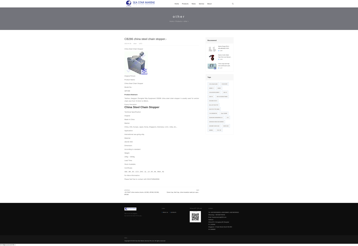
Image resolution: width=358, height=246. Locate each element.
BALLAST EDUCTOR (213, 105)
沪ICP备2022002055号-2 (7, 245)
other (185, 21)
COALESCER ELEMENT (214, 92)
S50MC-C (211, 88)
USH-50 (211, 96)
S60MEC (211, 130)
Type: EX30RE (224, 113)
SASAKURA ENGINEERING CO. (216, 117)
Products (185, 4)
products (173, 212)
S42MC (219, 88)
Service (201, 4)
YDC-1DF (219, 130)
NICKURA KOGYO (213, 100)
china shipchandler (213, 84)
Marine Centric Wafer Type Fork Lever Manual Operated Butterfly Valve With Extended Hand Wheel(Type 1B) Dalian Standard (224, 56)
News (194, 4)
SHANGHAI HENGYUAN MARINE (216, 121)
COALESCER (224, 84)
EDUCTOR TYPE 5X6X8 (214, 109)
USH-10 (225, 92)
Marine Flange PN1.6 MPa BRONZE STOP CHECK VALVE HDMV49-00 (224, 47)
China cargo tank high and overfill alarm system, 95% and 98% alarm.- (224, 65)
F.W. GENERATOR (213, 113)
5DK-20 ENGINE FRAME (222, 96)
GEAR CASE (226, 125)
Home (177, 4)
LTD (228, 117)
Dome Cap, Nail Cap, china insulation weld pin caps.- (183, 192)
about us (165, 212)
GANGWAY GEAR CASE (214, 125)
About (209, 4)
